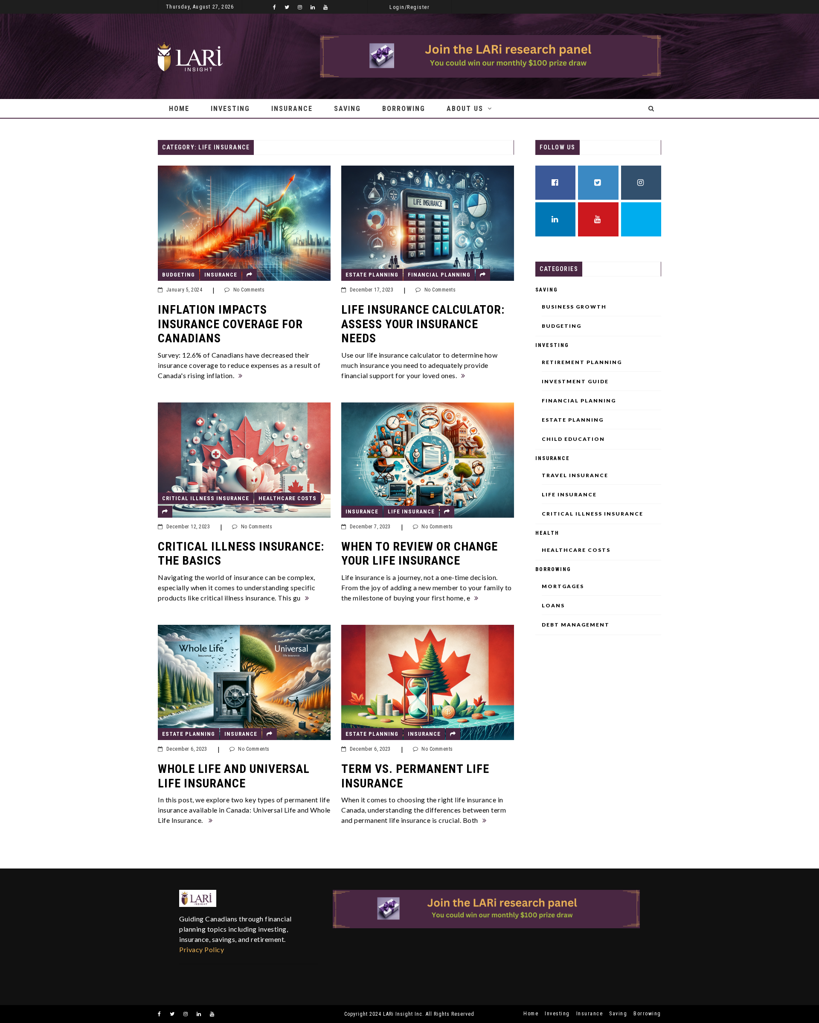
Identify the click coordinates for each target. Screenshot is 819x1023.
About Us (465, 109)
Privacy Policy (201, 949)
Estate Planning (372, 274)
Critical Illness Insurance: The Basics (241, 553)
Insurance (292, 109)
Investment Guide (575, 381)
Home (179, 109)
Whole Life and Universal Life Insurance (234, 776)
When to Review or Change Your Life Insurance (419, 553)
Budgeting (178, 274)
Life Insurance (411, 511)
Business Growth (574, 306)
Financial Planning (439, 274)
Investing (230, 109)
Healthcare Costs (287, 498)
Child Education (573, 439)
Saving (347, 109)
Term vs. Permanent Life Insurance (415, 776)
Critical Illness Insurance (205, 498)
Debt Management (576, 624)
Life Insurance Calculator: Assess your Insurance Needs (423, 324)
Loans (553, 605)
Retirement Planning (582, 362)
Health (547, 533)
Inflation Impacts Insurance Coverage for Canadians (230, 324)
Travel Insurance (575, 475)
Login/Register (409, 7)
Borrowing (403, 109)
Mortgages (563, 586)
